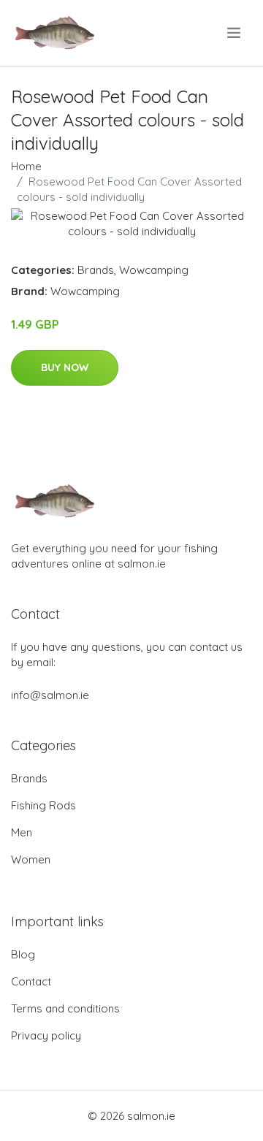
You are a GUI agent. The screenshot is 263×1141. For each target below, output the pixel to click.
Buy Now (64, 367)
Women (30, 859)
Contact (31, 981)
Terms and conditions (65, 1008)
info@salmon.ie (50, 695)
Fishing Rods (43, 805)
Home (26, 166)
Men (21, 832)
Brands (95, 270)
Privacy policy (46, 1035)
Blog (23, 954)
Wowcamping (153, 270)
